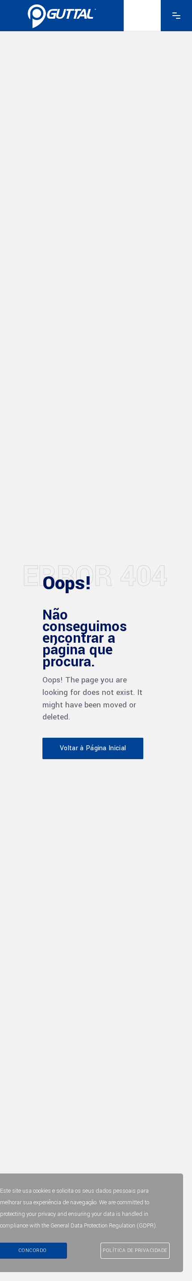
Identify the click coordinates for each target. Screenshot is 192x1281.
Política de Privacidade (135, 1250)
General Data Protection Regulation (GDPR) (103, 1226)
